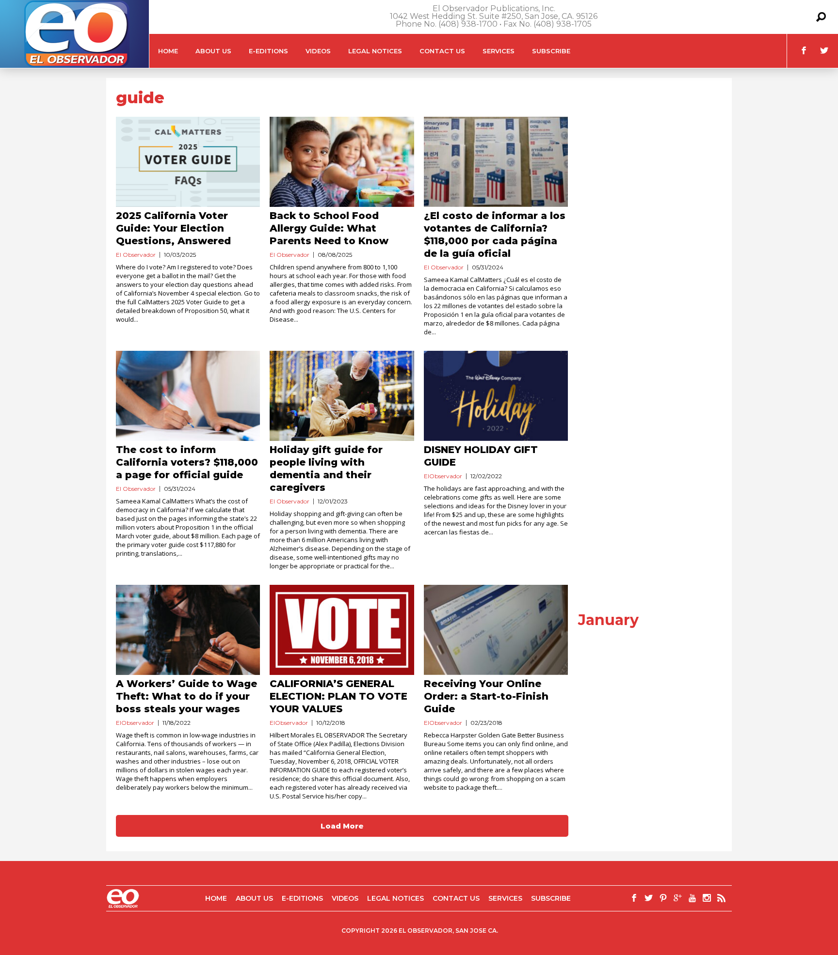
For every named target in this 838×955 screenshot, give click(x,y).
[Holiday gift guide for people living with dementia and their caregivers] (342, 396)
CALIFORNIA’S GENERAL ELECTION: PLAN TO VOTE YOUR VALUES (338, 696)
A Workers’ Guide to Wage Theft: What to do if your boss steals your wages (186, 696)
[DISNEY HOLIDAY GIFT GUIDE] (496, 396)
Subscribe (551, 51)
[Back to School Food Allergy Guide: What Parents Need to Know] (342, 162)
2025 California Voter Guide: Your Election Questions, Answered (173, 228)
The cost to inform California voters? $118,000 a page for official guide (187, 462)
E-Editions (268, 51)
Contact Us (442, 51)
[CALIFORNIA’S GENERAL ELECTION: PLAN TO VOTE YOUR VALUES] (342, 630)
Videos (318, 51)
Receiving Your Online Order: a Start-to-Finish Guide (486, 696)
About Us (213, 51)
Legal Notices (375, 51)
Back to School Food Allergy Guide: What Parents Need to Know (329, 228)
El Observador (136, 254)
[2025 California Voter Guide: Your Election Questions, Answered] (188, 162)
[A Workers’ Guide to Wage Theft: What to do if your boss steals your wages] (188, 630)
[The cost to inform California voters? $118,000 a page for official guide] (188, 396)
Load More (342, 825)
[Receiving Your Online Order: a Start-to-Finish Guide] (496, 630)
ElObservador (443, 476)
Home (168, 51)
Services (499, 51)
